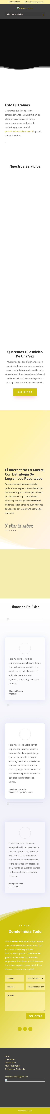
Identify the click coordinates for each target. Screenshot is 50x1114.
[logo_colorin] (25, 568)
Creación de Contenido (15, 1069)
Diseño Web (10, 1062)
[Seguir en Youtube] (30, 1029)
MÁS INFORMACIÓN (25, 223)
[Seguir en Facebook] (20, 1029)
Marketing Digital (25, 250)
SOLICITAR (25, 392)
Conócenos (10, 1059)
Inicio (7, 1056)
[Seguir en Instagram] (25, 1029)
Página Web (25, 197)
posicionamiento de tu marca (19, 131)
